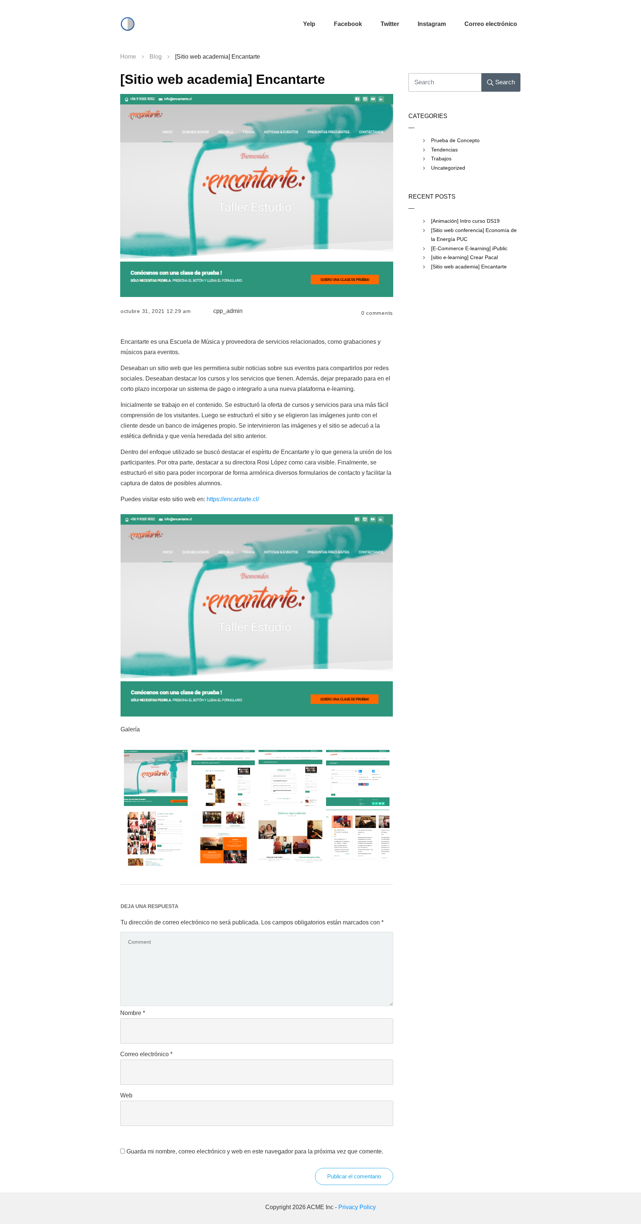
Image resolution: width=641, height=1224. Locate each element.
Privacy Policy (357, 1207)
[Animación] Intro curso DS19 (465, 221)
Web (126, 1095)
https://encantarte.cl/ (233, 499)
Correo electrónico (146, 1054)
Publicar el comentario (354, 1176)
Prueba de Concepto (455, 140)
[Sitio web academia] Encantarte (222, 79)
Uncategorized (448, 168)
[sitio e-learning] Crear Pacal (464, 257)
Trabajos (441, 158)
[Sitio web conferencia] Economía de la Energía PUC (474, 234)
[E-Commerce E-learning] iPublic (469, 248)
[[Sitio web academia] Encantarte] (256, 195)
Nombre (132, 1013)
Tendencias (444, 150)
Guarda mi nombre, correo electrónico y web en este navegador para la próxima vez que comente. (254, 1151)
